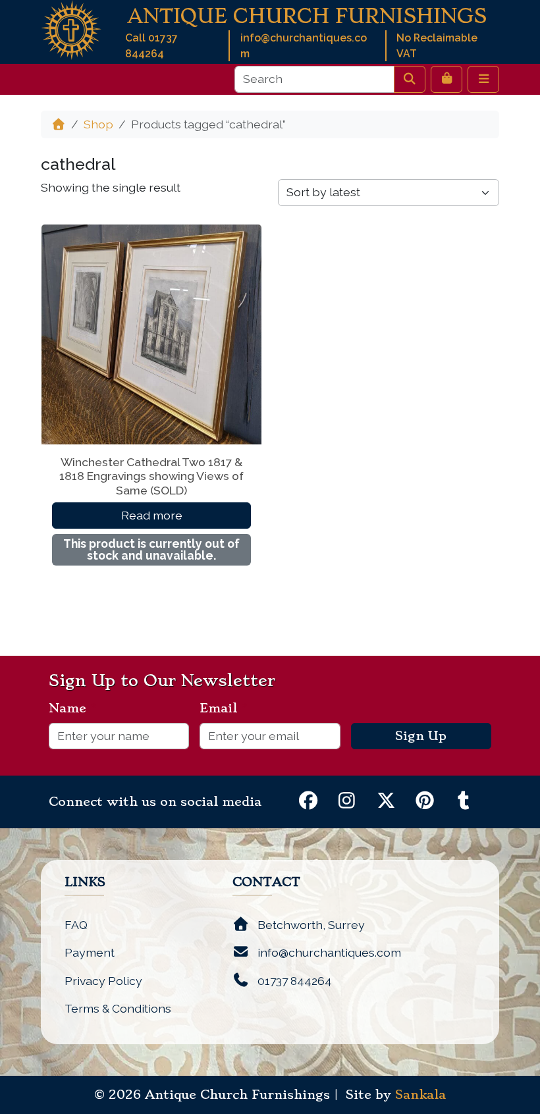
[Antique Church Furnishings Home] (71, 29)
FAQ (76, 925)
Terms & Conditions (118, 1008)
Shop (98, 124)
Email (224, 708)
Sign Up (420, 736)
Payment (90, 952)
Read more (151, 515)
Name (73, 708)
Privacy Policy (103, 981)
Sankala (420, 1095)
